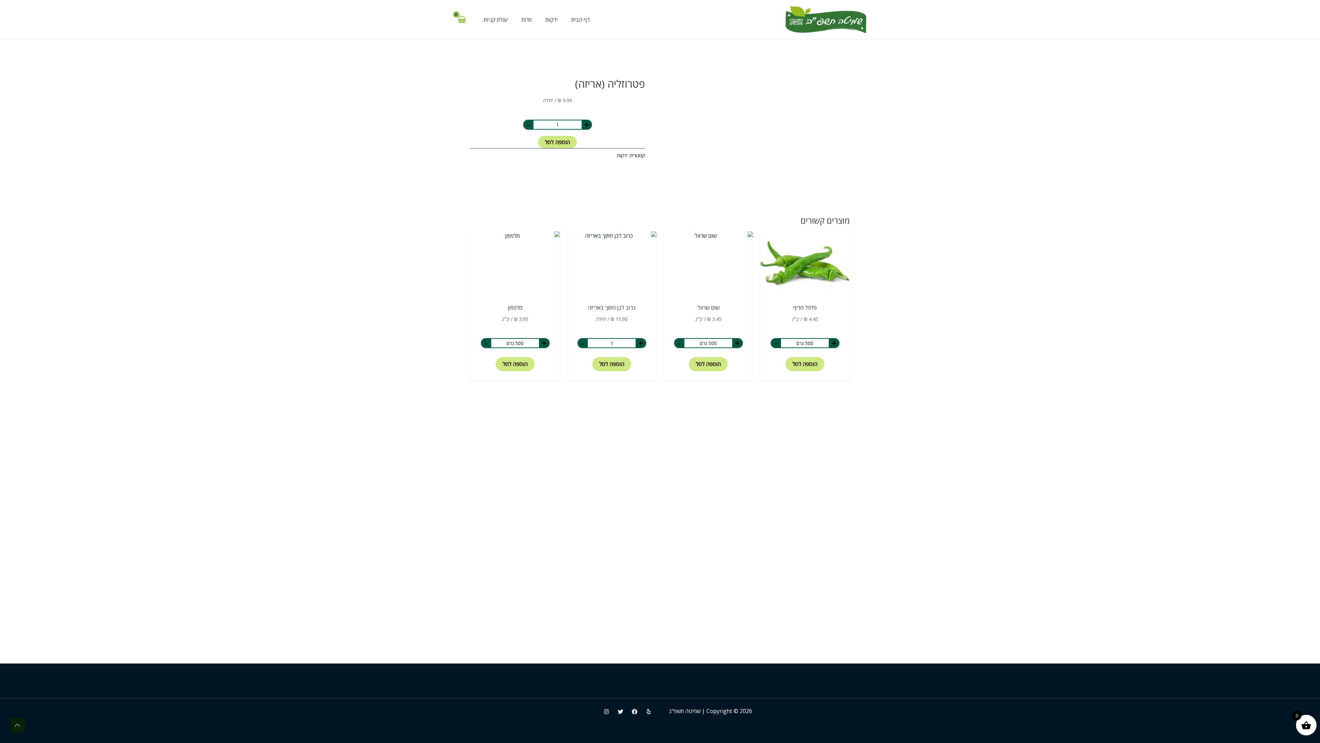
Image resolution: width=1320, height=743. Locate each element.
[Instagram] (606, 711)
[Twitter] (620, 711)
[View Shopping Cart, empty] (462, 20)
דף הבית (580, 19)
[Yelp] (648, 711)
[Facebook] (634, 711)
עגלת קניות (496, 19)
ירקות (552, 19)
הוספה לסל (557, 142)
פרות (526, 19)
